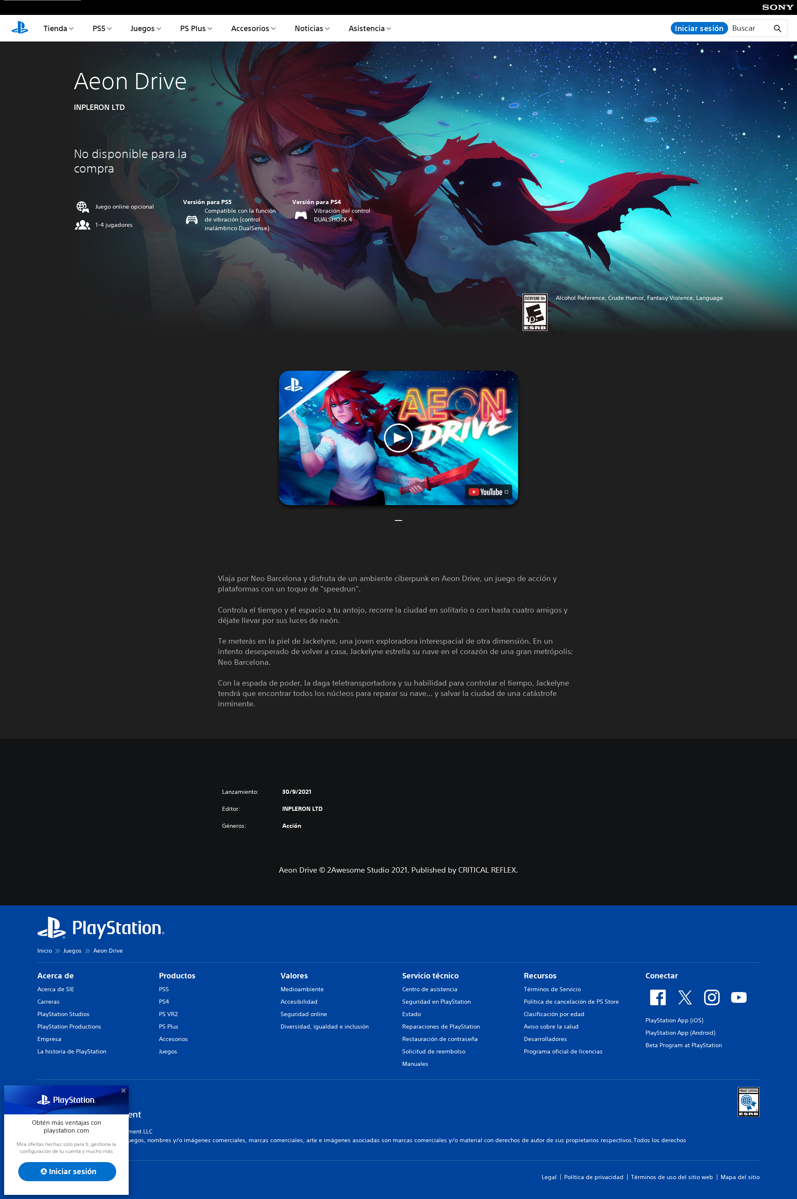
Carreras (48, 1001)
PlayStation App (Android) (680, 1032)
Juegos (143, 28)
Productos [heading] (177, 975)
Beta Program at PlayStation (683, 1045)
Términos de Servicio (552, 989)
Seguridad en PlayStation (436, 1001)
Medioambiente (302, 989)
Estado (411, 1014)
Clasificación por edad (554, 1014)
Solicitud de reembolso (433, 1051)
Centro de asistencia (429, 989)
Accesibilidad (299, 1001)
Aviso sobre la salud (551, 1026)
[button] (398, 438)
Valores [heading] (294, 975)
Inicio (44, 950)
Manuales (415, 1064)
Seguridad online (304, 1014)
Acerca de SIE (55, 989)
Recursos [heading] (540, 975)
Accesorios (250, 28)
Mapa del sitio (740, 1177)
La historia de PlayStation (71, 1051)
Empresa (49, 1039)
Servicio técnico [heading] (430, 975)
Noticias (309, 28)
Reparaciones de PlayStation (441, 1026)
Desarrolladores (545, 1039)
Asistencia (367, 28)
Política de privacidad (593, 1177)
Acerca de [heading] (55, 975)
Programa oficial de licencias (563, 1051)
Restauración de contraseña (440, 1039)
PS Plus (193, 28)
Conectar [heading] (661, 975)
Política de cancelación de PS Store (571, 1001)
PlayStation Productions (69, 1026)
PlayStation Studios (63, 1014)
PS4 (164, 1001)
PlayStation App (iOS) (674, 1020)
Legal (549, 1177)
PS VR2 (168, 1014)
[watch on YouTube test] (488, 491)
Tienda (55, 28)
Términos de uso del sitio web (672, 1177)
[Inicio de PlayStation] (20, 28)
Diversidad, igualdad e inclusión (325, 1026)
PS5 (99, 28)
